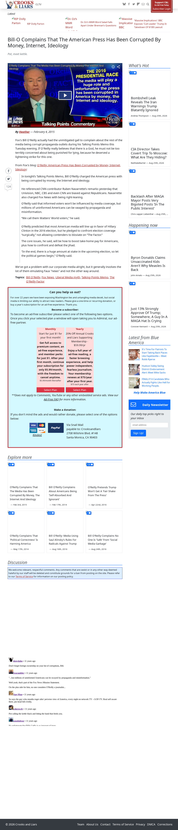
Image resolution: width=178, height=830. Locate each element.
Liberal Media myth (67, 277)
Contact (105, 824)
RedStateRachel (138, 162)
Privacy (140, 824)
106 (88, 464)
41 (131, 283)
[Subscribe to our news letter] (143, 4)
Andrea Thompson (140, 115)
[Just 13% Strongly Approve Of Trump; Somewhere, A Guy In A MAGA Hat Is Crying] (149, 293)
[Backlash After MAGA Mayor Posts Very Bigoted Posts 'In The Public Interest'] (149, 180)
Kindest (37, 435)
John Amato (136, 275)
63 (10, 513)
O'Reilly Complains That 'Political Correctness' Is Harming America (24, 539)
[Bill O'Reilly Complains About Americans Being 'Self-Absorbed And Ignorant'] (65, 472)
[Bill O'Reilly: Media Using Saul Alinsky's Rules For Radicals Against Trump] (65, 521)
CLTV (38, 4)
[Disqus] (65, 691)
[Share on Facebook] (8, 171)
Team (80, 824)
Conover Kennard (139, 326)
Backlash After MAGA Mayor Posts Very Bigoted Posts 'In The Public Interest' (147, 202)
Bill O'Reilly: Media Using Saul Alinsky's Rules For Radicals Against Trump (63, 539)
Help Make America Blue (149, 392)
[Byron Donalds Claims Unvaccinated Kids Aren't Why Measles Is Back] (149, 242)
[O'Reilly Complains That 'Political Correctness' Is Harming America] (26, 521)
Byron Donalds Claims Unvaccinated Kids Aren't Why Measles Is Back (148, 263)
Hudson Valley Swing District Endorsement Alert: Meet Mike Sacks (154, 369)
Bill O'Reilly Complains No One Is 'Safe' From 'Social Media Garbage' (103, 539)
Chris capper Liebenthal (142, 214)
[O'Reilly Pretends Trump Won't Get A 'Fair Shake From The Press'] (104, 472)
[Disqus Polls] (65, 617)
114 (49, 464)
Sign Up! (138, 433)
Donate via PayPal (56, 428)
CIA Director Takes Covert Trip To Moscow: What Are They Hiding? (149, 153)
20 (10, 464)
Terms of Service (24, 576)
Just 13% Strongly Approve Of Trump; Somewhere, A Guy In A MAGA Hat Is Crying (149, 314)
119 (131, 72)
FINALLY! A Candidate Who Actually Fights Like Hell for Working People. (156, 382)
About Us (92, 824)
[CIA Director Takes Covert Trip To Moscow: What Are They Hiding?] (149, 133)
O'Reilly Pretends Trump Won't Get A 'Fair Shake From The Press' (102, 491)
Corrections (164, 824)
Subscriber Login (162, 9)
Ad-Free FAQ (51, 399)
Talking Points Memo (94, 277)
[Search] (147, 4)
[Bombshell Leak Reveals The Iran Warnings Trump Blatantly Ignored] (149, 82)
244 (49, 513)
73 (131, 171)
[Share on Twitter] (8, 179)
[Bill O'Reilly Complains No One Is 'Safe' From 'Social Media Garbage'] (104, 521)
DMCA (151, 824)
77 (131, 124)
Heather (24, 132)
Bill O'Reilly (33, 277)
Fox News (48, 277)
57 (131, 232)
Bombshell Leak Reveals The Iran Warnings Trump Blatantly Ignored (144, 104)
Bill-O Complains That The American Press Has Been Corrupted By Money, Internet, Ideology (84, 42)
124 (8, 186)
